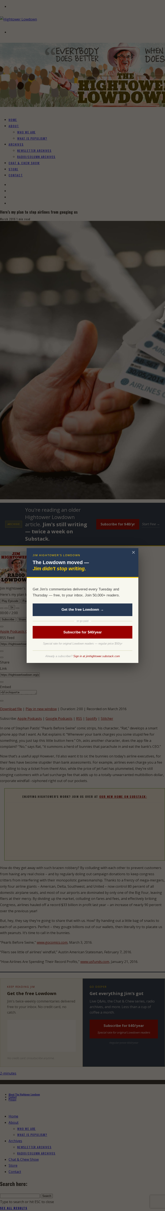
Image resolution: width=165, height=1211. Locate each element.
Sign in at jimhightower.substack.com (96, 656)
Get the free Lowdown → (82, 610)
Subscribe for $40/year (82, 632)
